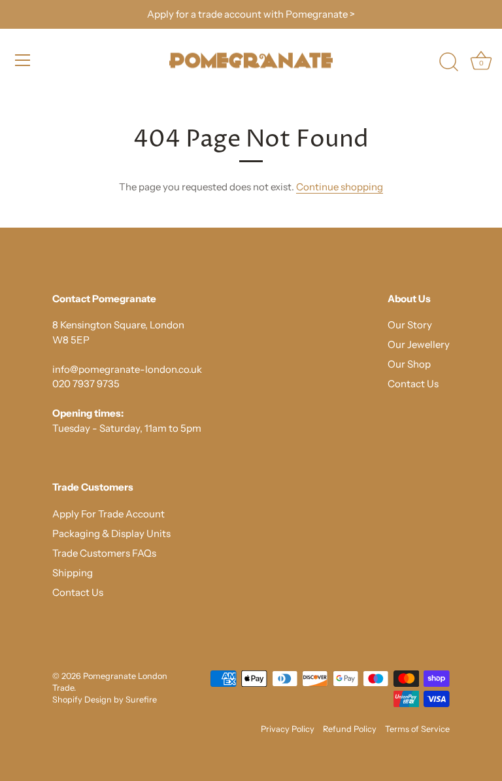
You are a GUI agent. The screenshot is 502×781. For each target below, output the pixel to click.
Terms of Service (417, 729)
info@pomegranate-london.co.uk (127, 369)
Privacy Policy (287, 729)
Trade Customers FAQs (104, 553)
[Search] (448, 62)
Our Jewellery (419, 344)
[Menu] (22, 60)
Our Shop (409, 364)
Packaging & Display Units (111, 533)
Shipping (72, 572)
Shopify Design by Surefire (104, 699)
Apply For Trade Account (108, 514)
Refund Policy (349, 729)
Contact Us (413, 383)
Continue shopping (339, 187)
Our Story (410, 325)
